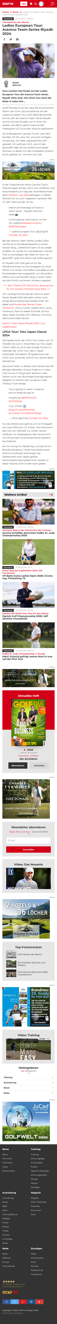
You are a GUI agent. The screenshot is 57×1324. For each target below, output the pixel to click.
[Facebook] (4, 39)
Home (5, 12)
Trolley (5, 1231)
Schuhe (6, 1235)
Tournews (8, 19)
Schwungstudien (39, 1175)
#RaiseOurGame (31, 223)
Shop (33, 1262)
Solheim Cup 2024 (19, 195)
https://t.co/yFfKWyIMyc (22, 409)
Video (33, 1254)
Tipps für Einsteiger (40, 1171)
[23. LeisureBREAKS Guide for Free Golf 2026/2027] (28, 480)
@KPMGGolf (28, 397)
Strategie (35, 1187)
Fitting (5, 1226)
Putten (34, 1167)
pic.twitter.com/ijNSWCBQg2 (25, 413)
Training (8, 1077)
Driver (5, 1202)
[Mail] (17, 39)
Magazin (35, 1198)
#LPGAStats (15, 401)
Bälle (4, 1206)
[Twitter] (11, 39)
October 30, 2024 (18, 235)
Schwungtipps (38, 1158)
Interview (35, 1206)
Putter (5, 1222)
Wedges (6, 1218)
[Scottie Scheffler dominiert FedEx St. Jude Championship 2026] (28, 511)
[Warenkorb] (30, 4)
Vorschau (39, 765)
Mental (34, 1183)
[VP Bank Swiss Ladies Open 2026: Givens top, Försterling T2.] (28, 552)
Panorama (7, 1162)
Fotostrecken (37, 1258)
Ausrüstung (10, 1082)
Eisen (4, 1210)
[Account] (41, 5)
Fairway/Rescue (10, 1214)
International (8, 1266)
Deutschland (8, 1171)
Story (33, 1214)
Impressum (36, 1274)
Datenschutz (37, 1270)
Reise (7, 1093)
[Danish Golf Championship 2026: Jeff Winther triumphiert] (28, 595)
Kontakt (35, 1266)
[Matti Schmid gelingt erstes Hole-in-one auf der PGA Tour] (28, 635)
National (6, 1258)
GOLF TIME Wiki (38, 1202)
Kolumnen (36, 1210)
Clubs (5, 1167)
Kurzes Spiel (36, 1162)
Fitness (34, 1179)
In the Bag (7, 1239)
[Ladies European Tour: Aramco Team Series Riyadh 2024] (28, 878)
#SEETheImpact (17, 226)
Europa (5, 1262)
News (16, 12)
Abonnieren (17, 765)
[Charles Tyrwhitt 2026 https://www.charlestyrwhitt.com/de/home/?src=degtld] (28, 678)
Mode (5, 1243)
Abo (24, 4)
